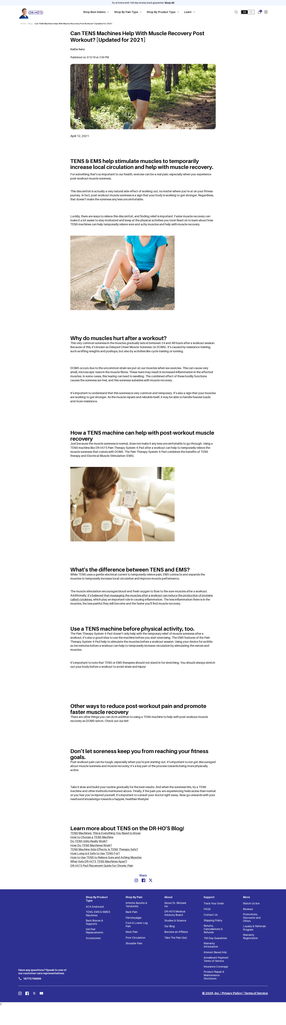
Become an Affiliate (176, 931)
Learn (188, 12)
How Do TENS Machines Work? (91, 845)
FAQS (207, 909)
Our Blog (169, 926)
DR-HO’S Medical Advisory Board (174, 913)
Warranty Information (211, 945)
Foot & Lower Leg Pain (137, 924)
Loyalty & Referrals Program (254, 928)
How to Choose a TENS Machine (91, 837)
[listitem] (136, 880)
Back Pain (131, 911)
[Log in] (266, 12)
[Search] (236, 12)
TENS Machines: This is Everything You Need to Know (105, 833)
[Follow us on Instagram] (20, 993)
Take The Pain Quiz (175, 937)
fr (251, 12)
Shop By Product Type (161, 12)
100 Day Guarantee (215, 938)
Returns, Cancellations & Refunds (213, 929)
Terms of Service (256, 993)
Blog (30, 23)
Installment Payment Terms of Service (216, 959)
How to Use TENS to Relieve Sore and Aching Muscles (106, 857)
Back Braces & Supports (94, 922)
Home (23, 23)
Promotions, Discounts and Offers (252, 918)
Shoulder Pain (134, 943)
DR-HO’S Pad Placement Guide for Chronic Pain (101, 865)
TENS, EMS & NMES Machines (98, 913)
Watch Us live (251, 903)
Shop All (169, 2)
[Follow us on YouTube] (41, 993)
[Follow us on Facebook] (27, 993)
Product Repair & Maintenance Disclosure (214, 975)
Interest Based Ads (215, 952)
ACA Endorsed (95, 906)
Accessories (93, 938)
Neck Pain (132, 931)
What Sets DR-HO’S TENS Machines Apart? (98, 861)
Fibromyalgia (133, 917)
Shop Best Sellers (94, 12)
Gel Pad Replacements (94, 931)
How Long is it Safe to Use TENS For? (95, 853)
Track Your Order (214, 903)
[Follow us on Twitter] (34, 993)
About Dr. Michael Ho (175, 904)
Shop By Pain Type (126, 12)
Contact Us (211, 914)
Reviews (248, 909)
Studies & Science (175, 920)
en (244, 12)
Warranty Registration (250, 936)
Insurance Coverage (216, 966)
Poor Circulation (135, 937)
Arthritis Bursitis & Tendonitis (136, 904)
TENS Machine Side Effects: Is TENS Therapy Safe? (104, 849)
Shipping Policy (213, 920)
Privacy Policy (232, 993)
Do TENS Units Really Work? (88, 841)
